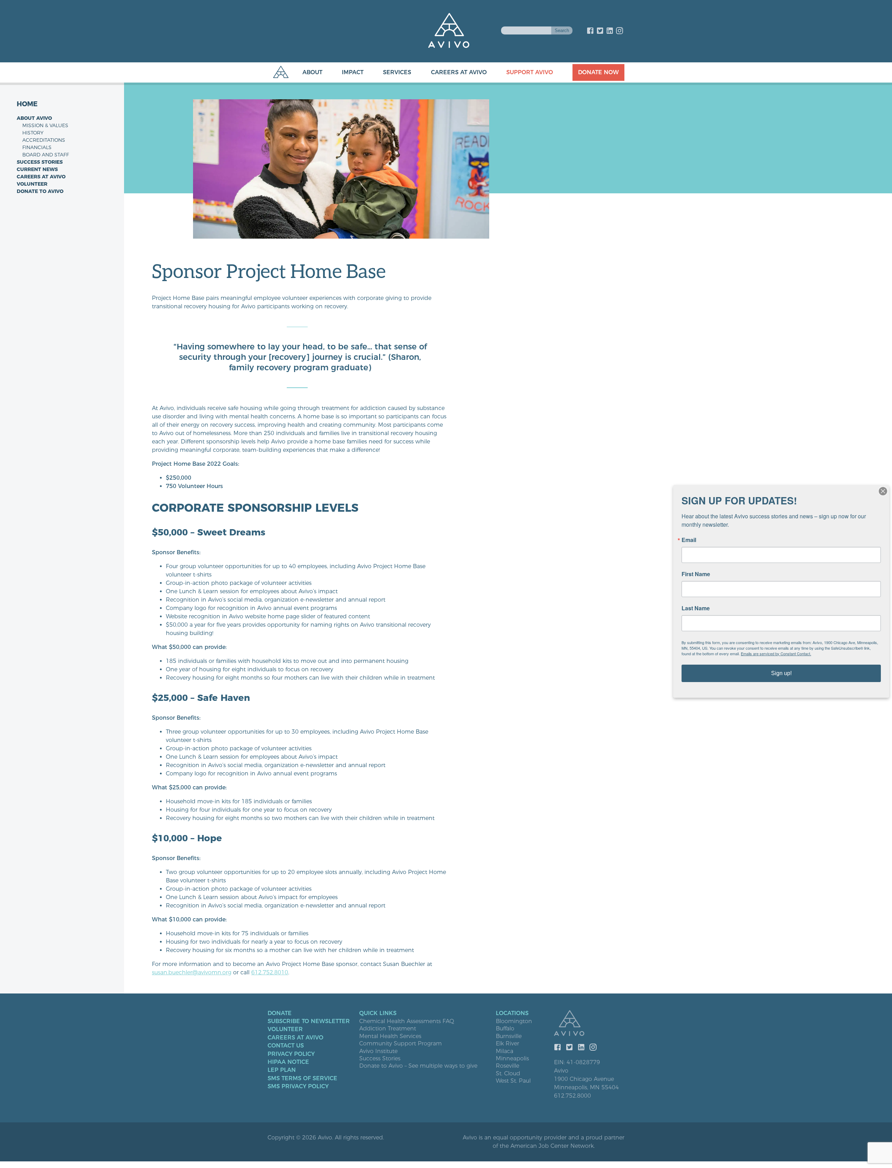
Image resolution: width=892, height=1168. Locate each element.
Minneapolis (512, 1058)
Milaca (504, 1051)
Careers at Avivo (459, 72)
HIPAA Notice (288, 1062)
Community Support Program (400, 1044)
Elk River (507, 1044)
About (312, 72)
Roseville (507, 1066)
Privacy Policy (291, 1054)
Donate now (598, 72)
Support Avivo (529, 72)
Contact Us (286, 1046)
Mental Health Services (390, 1036)
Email (689, 540)
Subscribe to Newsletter (309, 1021)
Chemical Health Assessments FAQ (406, 1021)
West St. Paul (513, 1081)
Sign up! (781, 673)
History (33, 133)
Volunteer (32, 184)
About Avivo (34, 118)
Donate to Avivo (40, 191)
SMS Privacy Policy (298, 1086)
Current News (37, 169)
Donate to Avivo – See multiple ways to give (418, 1066)
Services (397, 72)
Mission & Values (45, 125)
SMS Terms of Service (302, 1078)
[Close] (883, 491)
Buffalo (505, 1029)
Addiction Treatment (387, 1029)
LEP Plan (282, 1070)
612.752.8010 (269, 972)
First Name (696, 574)
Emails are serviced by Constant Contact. (776, 653)
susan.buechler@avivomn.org (191, 972)
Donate (280, 1013)
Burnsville (509, 1036)
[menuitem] (305, 72)
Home (27, 104)
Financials (37, 147)
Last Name (696, 608)
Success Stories (40, 162)
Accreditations (43, 140)
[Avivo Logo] (589, 1023)
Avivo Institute (378, 1051)
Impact (352, 72)
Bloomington (514, 1021)
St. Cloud (508, 1073)
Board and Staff (45, 155)
